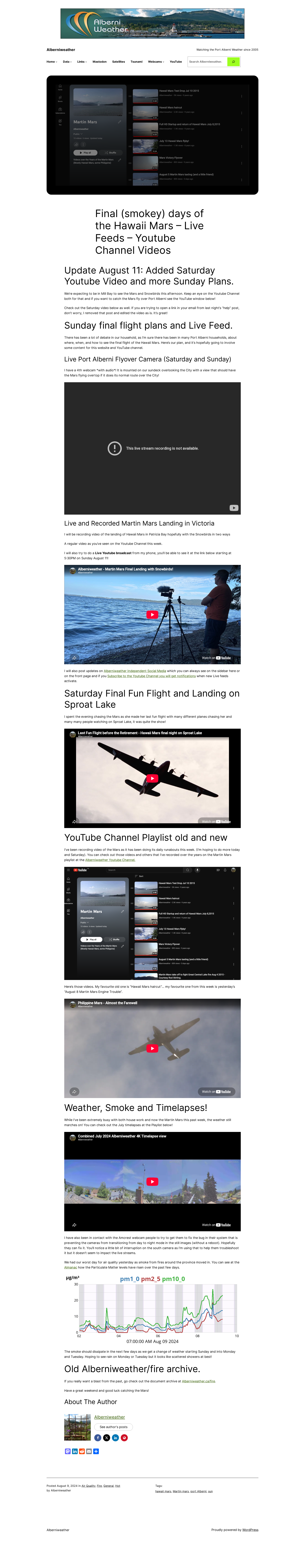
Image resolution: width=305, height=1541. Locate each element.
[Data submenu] (71, 62)
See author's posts (113, 1427)
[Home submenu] (56, 62)
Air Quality (88, 1486)
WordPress (250, 1530)
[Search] (233, 61)
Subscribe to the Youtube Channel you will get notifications (151, 676)
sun (210, 1491)
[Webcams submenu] (163, 62)
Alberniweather (61, 49)
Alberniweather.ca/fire (198, 1381)
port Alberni (198, 1491)
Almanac (70, 1267)
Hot (117, 1486)
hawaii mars (163, 1491)
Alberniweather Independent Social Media (135, 671)
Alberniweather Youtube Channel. (110, 860)
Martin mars (181, 1491)
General (108, 1486)
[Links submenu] (86, 62)
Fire (99, 1486)
